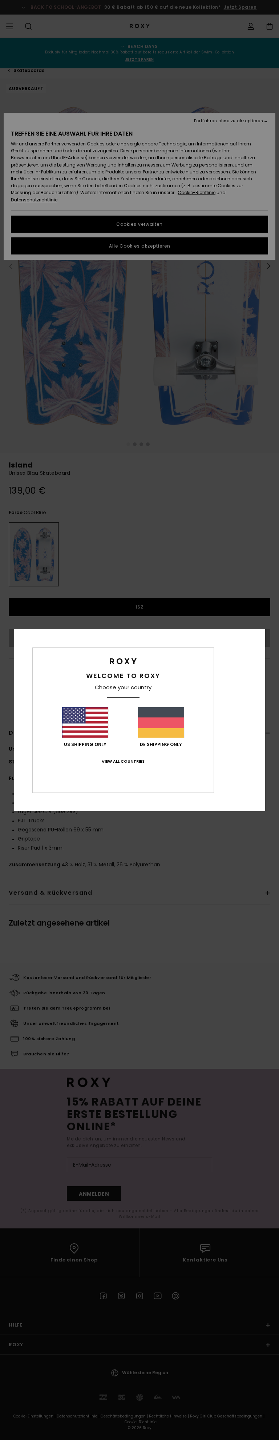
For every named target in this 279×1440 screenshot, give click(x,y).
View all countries (123, 761)
